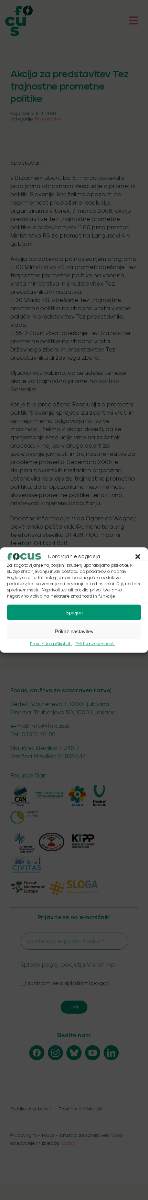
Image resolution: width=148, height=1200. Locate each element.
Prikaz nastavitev (74, 631)
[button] (137, 556)
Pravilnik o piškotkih (51, 644)
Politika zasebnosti (95, 644)
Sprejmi (74, 612)
